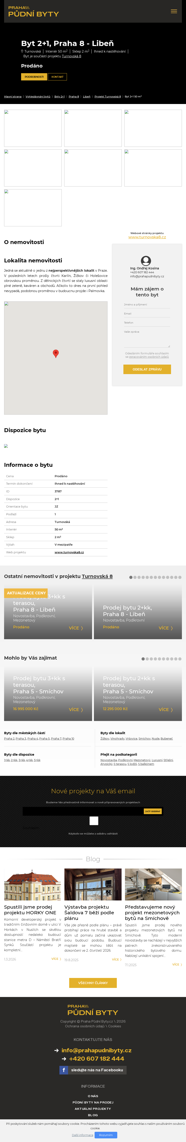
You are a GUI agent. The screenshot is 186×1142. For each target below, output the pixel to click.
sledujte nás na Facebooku (97, 1070)
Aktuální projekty (93, 1109)
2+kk (14, 760)
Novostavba (108, 760)
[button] (130, 577)
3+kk (22, 760)
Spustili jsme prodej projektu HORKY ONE (30, 909)
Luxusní (157, 760)
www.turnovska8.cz (69, 552)
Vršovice (131, 738)
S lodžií (132, 764)
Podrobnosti (34, 76)
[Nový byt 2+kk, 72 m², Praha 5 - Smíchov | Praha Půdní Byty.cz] (138, 693)
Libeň (87, 96)
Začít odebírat (152, 811)
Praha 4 (32, 738)
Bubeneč (167, 738)
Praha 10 (68, 738)
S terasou (120, 764)
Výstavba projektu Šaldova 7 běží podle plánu (89, 912)
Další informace (82, 1135)
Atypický (106, 764)
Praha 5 (44, 738)
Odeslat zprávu (147, 369)
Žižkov (104, 738)
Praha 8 (74, 96)
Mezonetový (142, 760)
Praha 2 (9, 738)
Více (54, 959)
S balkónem (146, 764)
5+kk (37, 760)
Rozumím (106, 1135)
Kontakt (57, 76)
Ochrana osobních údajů (85, 1026)
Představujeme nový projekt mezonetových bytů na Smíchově (152, 912)
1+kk (7, 760)
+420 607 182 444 (142, 272)
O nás (93, 1096)
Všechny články (93, 983)
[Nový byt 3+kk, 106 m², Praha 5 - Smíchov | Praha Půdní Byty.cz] (48, 693)
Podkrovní (125, 760)
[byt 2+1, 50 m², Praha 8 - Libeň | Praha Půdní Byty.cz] (48, 611)
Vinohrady (117, 738)
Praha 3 (21, 738)
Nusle (155, 738)
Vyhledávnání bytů (38, 96)
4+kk (29, 760)
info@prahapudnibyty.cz (147, 276)
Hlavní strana (13, 96)
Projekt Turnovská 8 (108, 96)
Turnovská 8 (71, 56)
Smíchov (145, 738)
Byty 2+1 (59, 96)
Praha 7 (56, 738)
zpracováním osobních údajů (149, 356)
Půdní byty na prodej (93, 1102)
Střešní (168, 760)
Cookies (114, 1026)
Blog (93, 1115)
